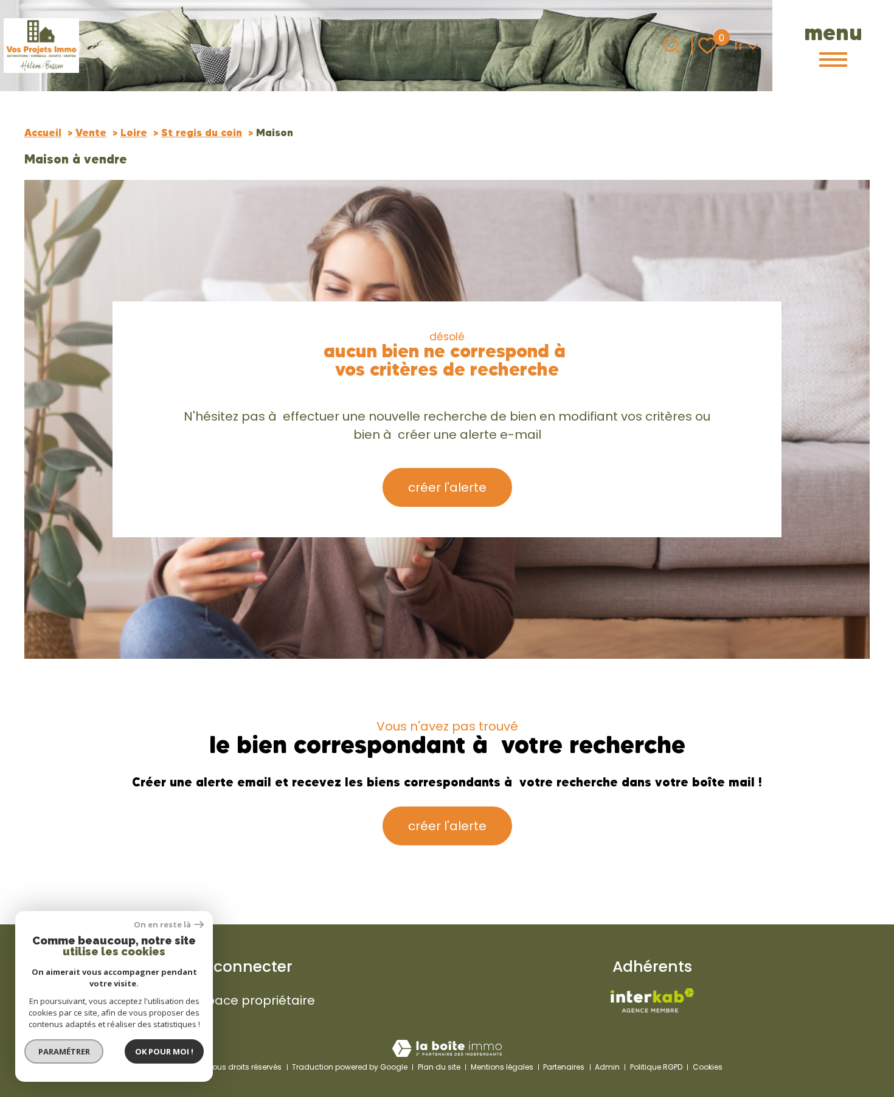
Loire (133, 132)
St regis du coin (201, 132)
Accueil (42, 132)
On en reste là (162, 924)
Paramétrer (64, 1051)
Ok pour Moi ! (164, 1051)
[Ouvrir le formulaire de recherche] (672, 45)
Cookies (707, 1067)
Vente (90, 132)
